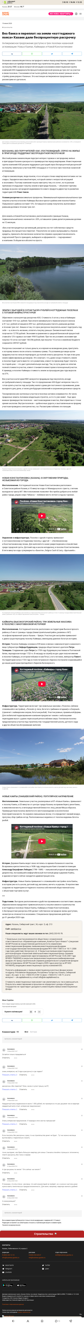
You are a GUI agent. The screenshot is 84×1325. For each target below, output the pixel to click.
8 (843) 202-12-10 (8, 1255)
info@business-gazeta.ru (10, 1257)
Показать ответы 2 (9, 1075)
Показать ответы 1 (9, 1089)
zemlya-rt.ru (16, 929)
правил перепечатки (24, 1312)
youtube (8, 1272)
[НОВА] (60, 13)
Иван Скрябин (8, 1000)
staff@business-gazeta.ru (64, 1255)
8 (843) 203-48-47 (35, 1255)
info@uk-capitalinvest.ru (48, 977)
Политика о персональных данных (13, 1304)
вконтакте (9, 1265)
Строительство (7, 27)
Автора (33, 1032)
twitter (47, 1265)
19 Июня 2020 (7, 23)
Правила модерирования (11, 1225)
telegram (8, 1269)
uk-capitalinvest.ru (24, 977)
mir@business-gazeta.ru (37, 1257)
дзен (47, 1269)
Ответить (6, 1058)
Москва (17, 7)
